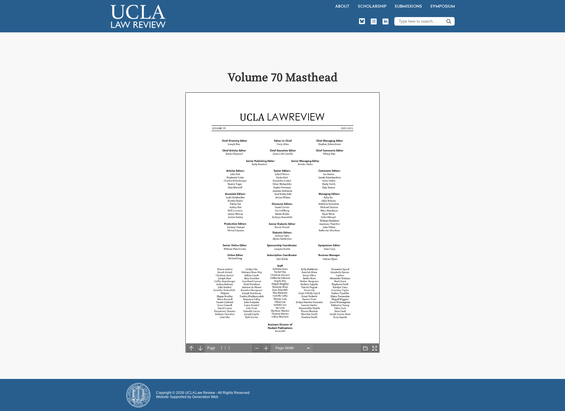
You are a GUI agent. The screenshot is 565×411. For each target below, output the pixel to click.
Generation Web (205, 397)
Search (449, 21)
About (342, 6)
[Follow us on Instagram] (374, 21)
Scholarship (372, 6)
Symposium (442, 6)
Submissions (408, 6)
